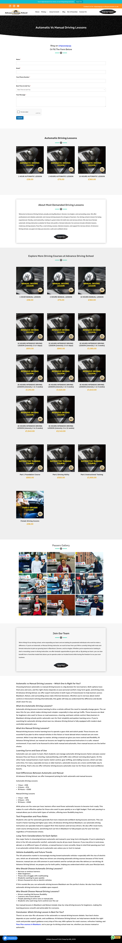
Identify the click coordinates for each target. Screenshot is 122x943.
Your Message (21, 95)
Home (37, 12)
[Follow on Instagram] (14, 6)
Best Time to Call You (23, 86)
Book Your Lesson (107, 12)
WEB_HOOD (72, 939)
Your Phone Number (23, 77)
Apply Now (79, 1)
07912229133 (98, 6)
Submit (19, 118)
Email (18, 68)
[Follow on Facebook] (10, 6)
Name (18, 59)
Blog (63, 12)
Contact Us (83, 12)
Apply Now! (61, 665)
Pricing (43, 12)
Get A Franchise (72, 12)
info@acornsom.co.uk (111, 6)
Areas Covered (54, 12)
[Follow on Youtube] (18, 6)
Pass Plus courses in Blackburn (28, 924)
